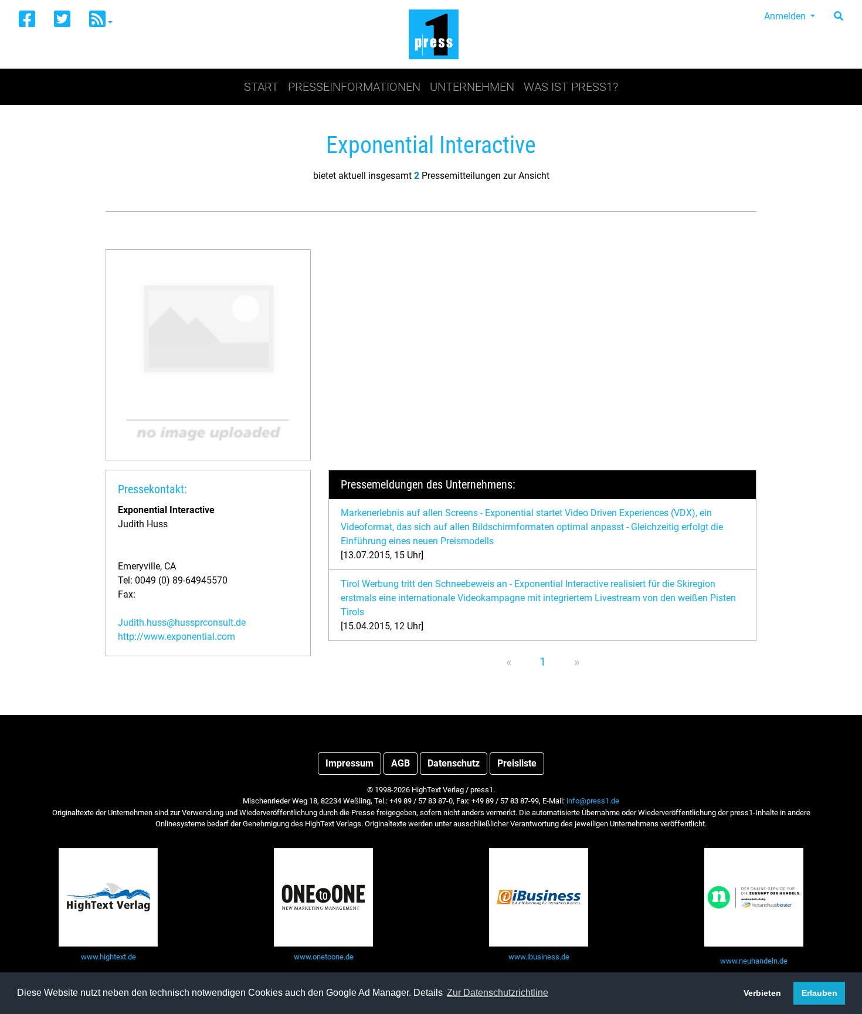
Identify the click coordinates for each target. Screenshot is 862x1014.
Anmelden (786, 16)
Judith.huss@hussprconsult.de (182, 622)
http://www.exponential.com (176, 636)
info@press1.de (592, 800)
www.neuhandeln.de (754, 961)
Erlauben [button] (819, 993)
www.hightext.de (108, 956)
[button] (101, 20)
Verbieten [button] (762, 993)
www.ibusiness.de (538, 956)
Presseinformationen (354, 87)
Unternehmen (472, 87)
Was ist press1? (571, 87)
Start (261, 87)
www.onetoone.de (324, 956)
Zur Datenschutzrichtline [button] (497, 993)
